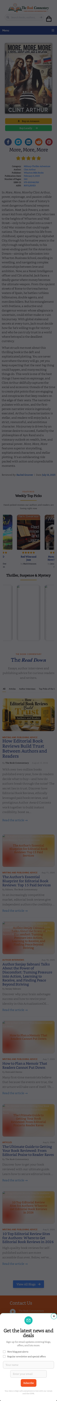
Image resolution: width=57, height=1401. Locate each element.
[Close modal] (53, 1316)
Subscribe (28, 1383)
